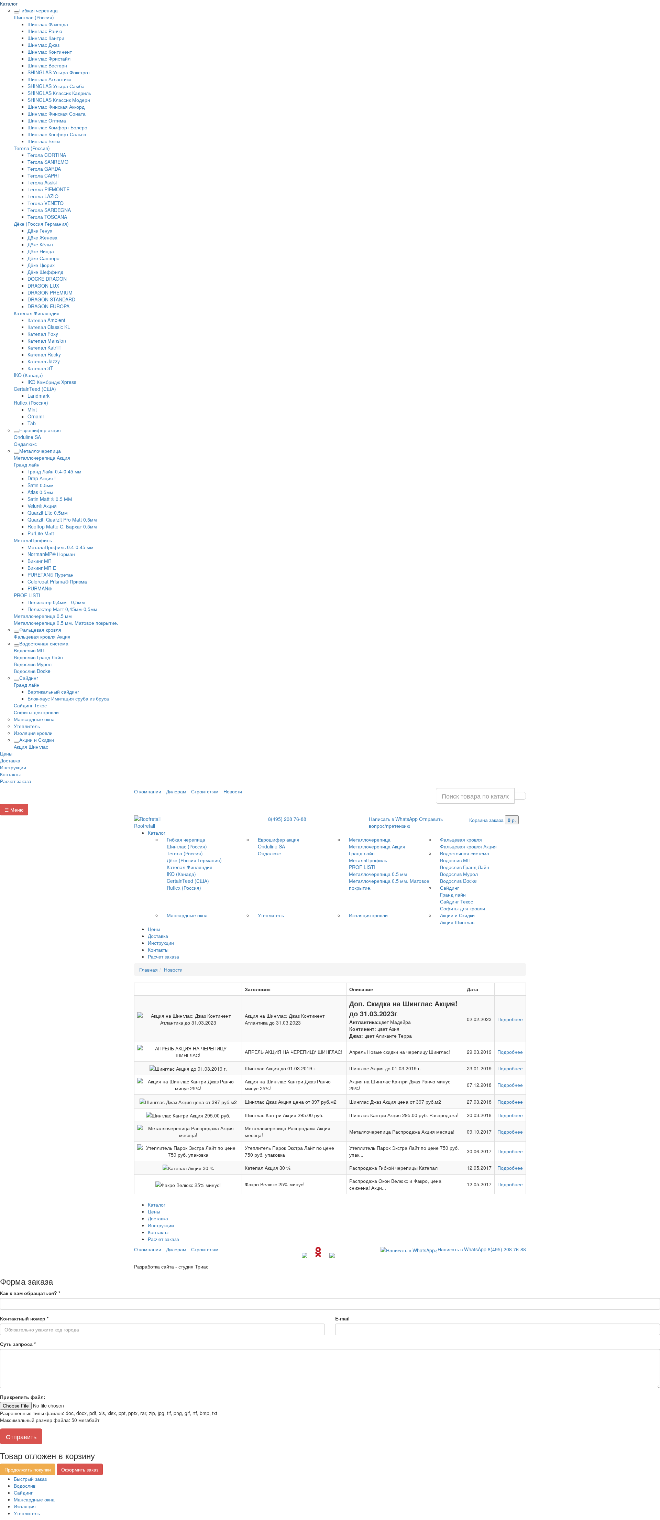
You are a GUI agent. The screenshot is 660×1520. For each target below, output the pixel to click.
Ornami (36, 416)
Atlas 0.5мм (40, 492)
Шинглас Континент (50, 51)
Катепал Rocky (44, 354)
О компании (147, 791)
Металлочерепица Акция (42, 457)
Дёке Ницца (41, 251)
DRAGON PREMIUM (50, 292)
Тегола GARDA (44, 168)
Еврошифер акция (40, 430)
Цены (6, 753)
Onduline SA (27, 436)
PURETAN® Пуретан (51, 574)
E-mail (342, 1318)
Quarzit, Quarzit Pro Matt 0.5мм (62, 519)
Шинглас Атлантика (50, 79)
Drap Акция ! (42, 478)
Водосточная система (43, 643)
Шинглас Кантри (46, 37)
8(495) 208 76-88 (287, 818)
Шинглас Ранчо (45, 31)
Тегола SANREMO (48, 161)
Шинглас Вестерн (47, 65)
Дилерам (176, 791)
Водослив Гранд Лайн (38, 657)
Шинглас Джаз (43, 44)
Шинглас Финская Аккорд (56, 106)
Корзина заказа (492, 819)
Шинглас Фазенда (48, 24)
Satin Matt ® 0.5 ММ (50, 498)
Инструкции (13, 767)
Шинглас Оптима (47, 120)
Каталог (9, 3)
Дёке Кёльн (40, 244)
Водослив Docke (32, 670)
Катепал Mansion (47, 340)
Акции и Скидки (36, 739)
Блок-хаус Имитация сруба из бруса (68, 698)
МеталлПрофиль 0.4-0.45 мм (61, 547)
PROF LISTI (27, 595)
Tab (32, 423)
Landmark (39, 395)
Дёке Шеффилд (45, 271)
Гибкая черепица (38, 10)
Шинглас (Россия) (34, 17)
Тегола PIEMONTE (48, 189)
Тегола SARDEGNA (49, 209)
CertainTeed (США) (35, 388)
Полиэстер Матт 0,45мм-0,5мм (62, 609)
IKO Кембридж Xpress (52, 381)
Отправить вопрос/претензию (406, 822)
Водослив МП (29, 650)
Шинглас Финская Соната (57, 113)
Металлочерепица (40, 450)
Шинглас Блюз (44, 141)
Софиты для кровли (36, 712)
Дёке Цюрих (41, 264)
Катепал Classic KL (49, 326)
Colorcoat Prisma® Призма (57, 581)
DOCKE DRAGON (47, 278)
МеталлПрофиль (33, 540)
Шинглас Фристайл (49, 58)
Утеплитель (27, 725)
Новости (232, 791)
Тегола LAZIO (43, 196)
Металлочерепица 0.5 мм (43, 615)
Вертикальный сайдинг (53, 691)
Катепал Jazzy (44, 361)
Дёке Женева (42, 237)
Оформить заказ (79, 1469)
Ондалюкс (25, 443)
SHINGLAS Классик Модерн (59, 99)
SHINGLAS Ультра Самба (56, 86)
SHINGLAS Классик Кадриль (59, 92)
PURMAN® (40, 588)
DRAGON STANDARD (51, 299)
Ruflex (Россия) (31, 402)
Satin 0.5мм (41, 485)
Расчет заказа (15, 781)
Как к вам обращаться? (30, 1292)
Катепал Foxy (43, 333)
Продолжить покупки (27, 1469)
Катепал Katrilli (44, 347)
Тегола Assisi (42, 182)
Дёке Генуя (40, 230)
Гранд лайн (27, 464)
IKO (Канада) (28, 375)
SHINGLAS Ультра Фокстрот (59, 72)
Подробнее (510, 1019)
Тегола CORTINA (47, 154)
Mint (32, 409)
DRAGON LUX (43, 285)
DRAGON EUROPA (48, 306)
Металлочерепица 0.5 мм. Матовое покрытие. (66, 622)
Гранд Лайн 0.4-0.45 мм (54, 471)
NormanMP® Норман (51, 553)
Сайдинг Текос (30, 705)
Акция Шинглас (31, 746)
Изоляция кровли (33, 732)
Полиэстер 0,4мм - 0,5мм (56, 602)
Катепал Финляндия (36, 313)
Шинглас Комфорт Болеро (57, 127)
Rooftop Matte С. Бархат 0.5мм (62, 526)
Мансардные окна (34, 719)
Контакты (10, 774)
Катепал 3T (40, 368)
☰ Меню (14, 809)
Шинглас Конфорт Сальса (57, 134)
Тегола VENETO (46, 203)
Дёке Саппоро (43, 258)
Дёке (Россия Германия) (41, 223)
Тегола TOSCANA (47, 216)
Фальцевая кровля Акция (42, 636)
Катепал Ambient (46, 320)
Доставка (10, 760)
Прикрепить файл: (22, 1396)
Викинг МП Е (42, 567)
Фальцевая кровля (40, 629)
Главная (148, 969)
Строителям (205, 791)
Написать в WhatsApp (393, 818)
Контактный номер (24, 1318)
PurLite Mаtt (41, 533)
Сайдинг (28, 677)
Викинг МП (40, 560)
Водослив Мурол (33, 664)
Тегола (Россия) (32, 147)
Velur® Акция (42, 505)
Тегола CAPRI (43, 175)
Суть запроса (18, 1343)
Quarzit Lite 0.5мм (48, 512)
